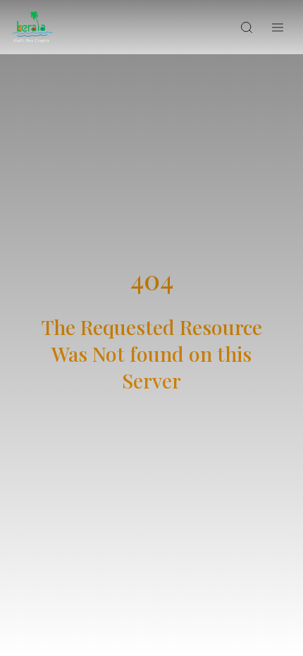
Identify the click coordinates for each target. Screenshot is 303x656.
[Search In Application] (247, 27)
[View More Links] (278, 27)
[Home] (32, 27)
